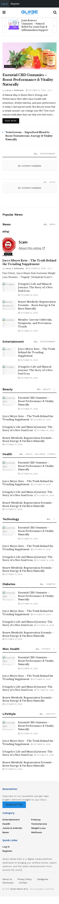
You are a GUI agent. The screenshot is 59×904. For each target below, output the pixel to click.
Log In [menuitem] (4, 3)
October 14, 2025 (29, 295)
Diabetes (50, 584)
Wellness (40, 454)
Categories (42, 879)
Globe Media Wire (19, 889)
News (52, 182)
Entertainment (47, 154)
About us (7, 879)
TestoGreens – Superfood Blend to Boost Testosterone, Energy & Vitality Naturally (29, 136)
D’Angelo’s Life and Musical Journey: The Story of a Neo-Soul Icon (35, 287)
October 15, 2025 (37, 90)
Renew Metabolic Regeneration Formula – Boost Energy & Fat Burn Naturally (37, 305)
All (36, 154)
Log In (6, 846)
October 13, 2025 (29, 313)
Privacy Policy (24, 879)
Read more (11, 121)
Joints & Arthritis (12, 828)
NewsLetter (14, 804)
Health (28, 454)
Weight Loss (38, 828)
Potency (10, 66)
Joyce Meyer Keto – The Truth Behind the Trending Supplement (36, 352)
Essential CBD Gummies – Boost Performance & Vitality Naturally (27, 79)
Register (7, 851)
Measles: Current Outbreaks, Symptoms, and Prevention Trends (35, 323)
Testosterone (39, 824)
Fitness (51, 454)
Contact (23, 882)
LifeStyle (50, 714)
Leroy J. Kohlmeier (14, 90)
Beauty (46, 389)
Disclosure (7, 882)
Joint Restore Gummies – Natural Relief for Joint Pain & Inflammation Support (34, 25)
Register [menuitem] (15, 3)
